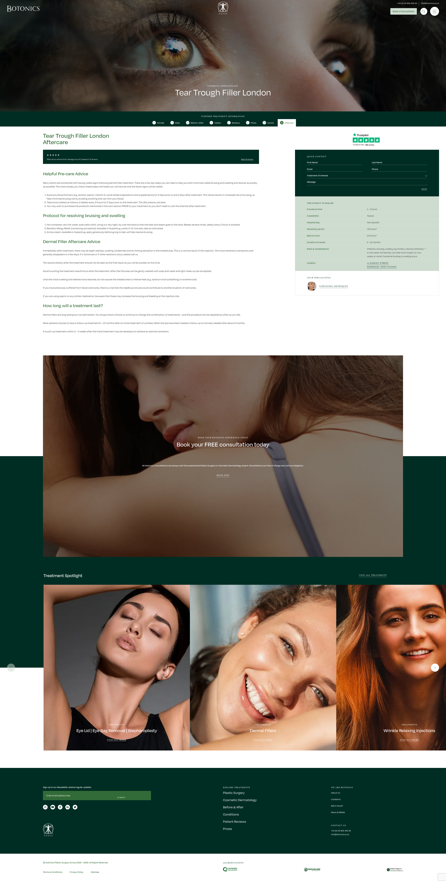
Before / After (197, 123)
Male (177, 123)
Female (160, 123)
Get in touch (337, 805)
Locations (336, 799)
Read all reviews (247, 159)
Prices (253, 123)
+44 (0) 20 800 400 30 (407, 3)
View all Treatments (373, 574)
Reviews (236, 123)
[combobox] (367, 175)
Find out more (116, 740)
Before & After (233, 807)
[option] (117, 667)
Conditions (231, 814)
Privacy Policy (76, 872)
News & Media (338, 812)
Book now (223, 474)
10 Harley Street (378, 262)
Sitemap (95, 872)
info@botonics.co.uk (430, 3)
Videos (217, 123)
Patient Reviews (234, 821)
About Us (335, 792)
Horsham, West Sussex (382, 266)
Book (404, 11)
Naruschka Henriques (333, 285)
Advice (270, 123)
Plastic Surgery (234, 793)
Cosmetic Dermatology (240, 800)
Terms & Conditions (52, 872)
